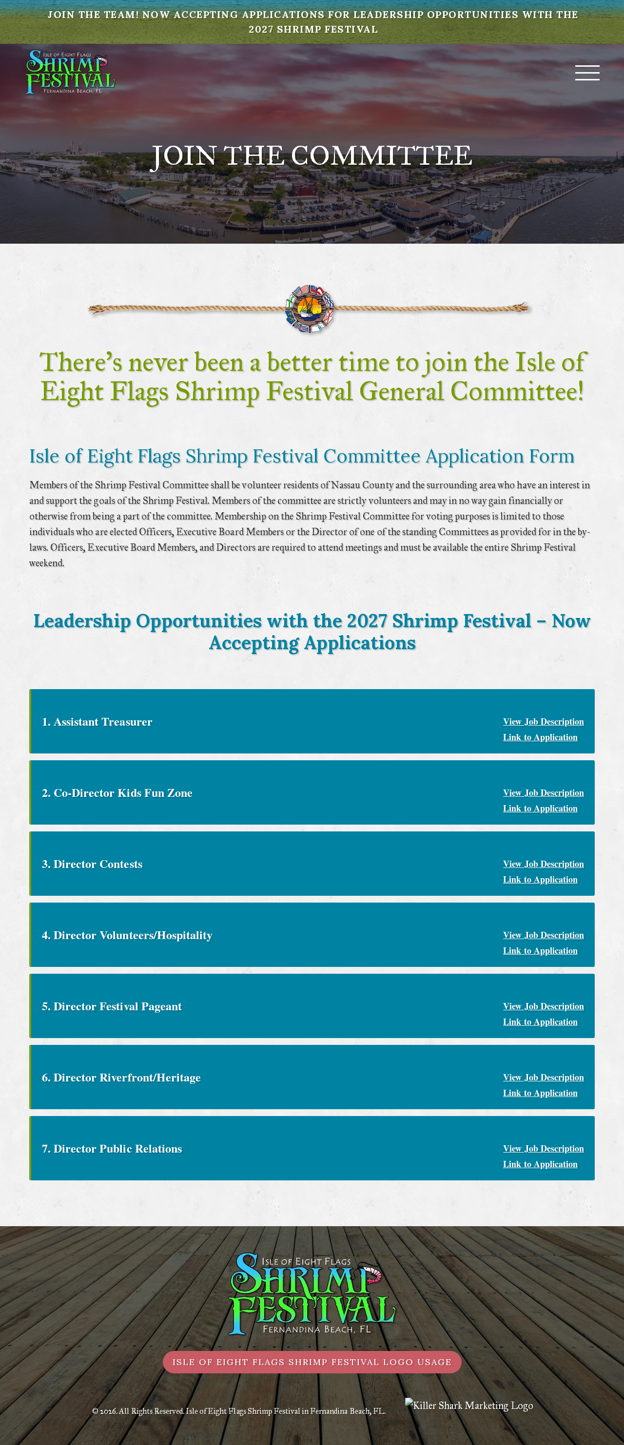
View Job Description (543, 721)
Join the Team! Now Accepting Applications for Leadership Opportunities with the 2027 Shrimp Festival (313, 21)
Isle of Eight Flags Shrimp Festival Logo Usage (312, 1362)
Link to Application (540, 737)
